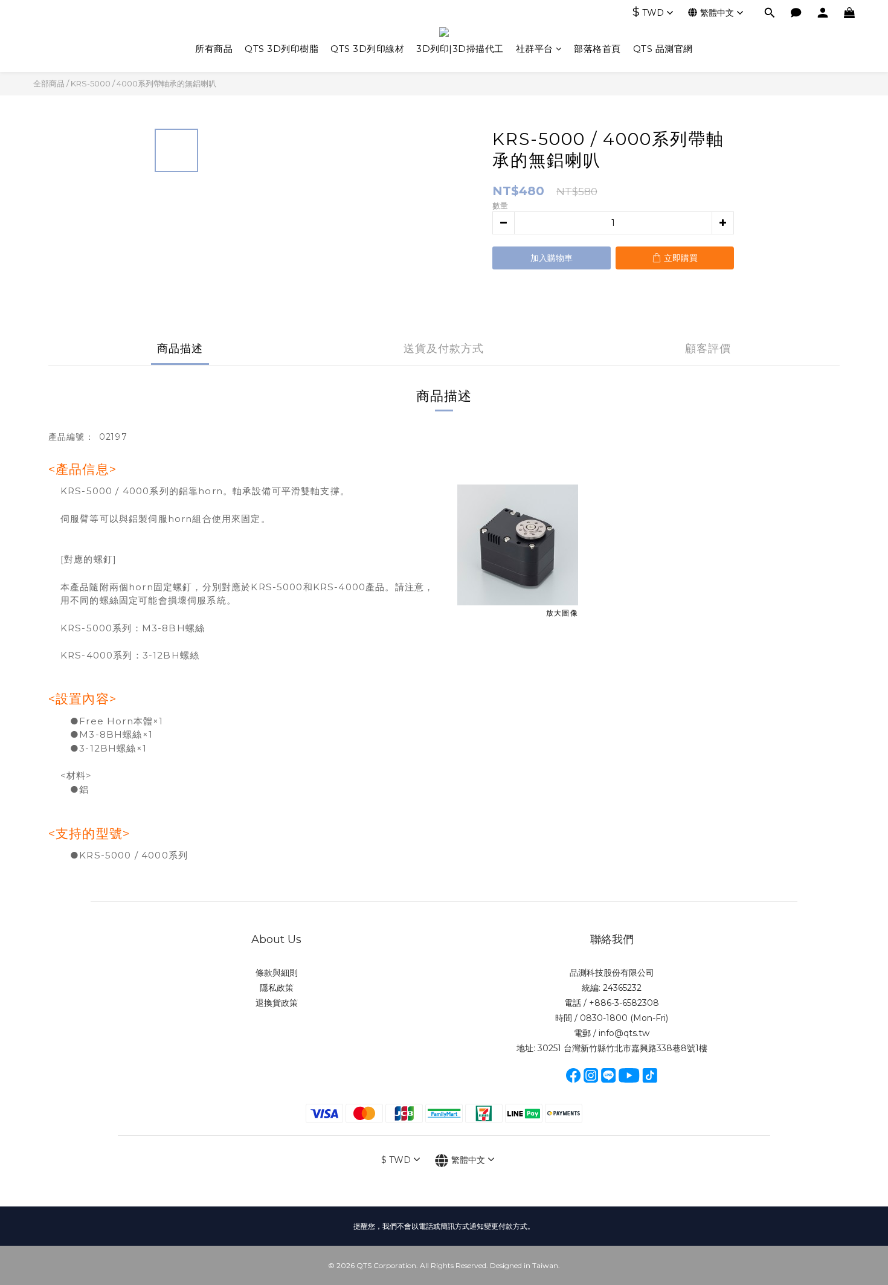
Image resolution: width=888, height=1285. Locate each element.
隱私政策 (277, 987)
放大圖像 (562, 612)
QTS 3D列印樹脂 (281, 48)
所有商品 (214, 48)
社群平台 (534, 48)
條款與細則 (277, 972)
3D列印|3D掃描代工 (460, 48)
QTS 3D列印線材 (367, 48)
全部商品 (49, 83)
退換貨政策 (277, 1002)
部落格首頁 (597, 48)
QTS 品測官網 (663, 48)
